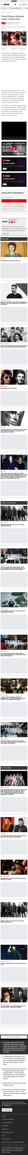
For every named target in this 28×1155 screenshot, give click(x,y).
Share (5, 48)
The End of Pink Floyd (15, 8)
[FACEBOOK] (10, 222)
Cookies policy (5, 1129)
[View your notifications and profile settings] (15, 4)
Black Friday (12, 61)
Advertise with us (6, 1139)
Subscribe (20, 4)
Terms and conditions (7, 1122)
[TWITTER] (12, 222)
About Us (4, 1116)
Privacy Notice (21, 206)
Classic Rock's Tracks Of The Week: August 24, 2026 (14, 1084)
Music (3, 12)
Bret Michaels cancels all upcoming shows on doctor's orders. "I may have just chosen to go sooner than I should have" (15, 1092)
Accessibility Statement (7, 1132)
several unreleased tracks (9, 115)
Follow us (16, 48)
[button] (2, 4)
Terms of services (19, 205)
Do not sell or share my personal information (13, 1142)
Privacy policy (5, 1125)
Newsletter (23, 48)
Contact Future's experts (8, 1119)
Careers (4, 1135)
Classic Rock (11, 22)
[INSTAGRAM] (15, 222)
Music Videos (9, 12)
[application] (14, 129)
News (3, 23)
